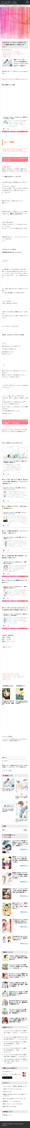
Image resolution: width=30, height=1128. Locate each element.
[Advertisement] (15, 23)
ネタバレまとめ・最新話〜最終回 (14, 1086)
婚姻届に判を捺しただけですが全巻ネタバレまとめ (15, 1095)
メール (4, 761)
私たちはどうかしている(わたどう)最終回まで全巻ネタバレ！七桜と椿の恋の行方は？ (20, 921)
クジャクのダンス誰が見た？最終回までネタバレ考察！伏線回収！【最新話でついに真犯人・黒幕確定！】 (20, 843)
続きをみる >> (24, 849)
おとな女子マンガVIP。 (9, 3)
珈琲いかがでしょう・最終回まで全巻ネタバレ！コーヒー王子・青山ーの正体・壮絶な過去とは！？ (20, 905)
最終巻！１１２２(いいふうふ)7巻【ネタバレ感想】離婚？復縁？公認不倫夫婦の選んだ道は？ (20, 859)
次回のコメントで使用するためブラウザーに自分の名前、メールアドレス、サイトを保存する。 (15, 766)
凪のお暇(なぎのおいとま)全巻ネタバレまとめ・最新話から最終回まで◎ (20, 938)
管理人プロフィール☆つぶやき (12, 1104)
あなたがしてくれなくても (8, 51)
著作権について (7, 1115)
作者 (14, 54)
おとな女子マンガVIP (12, 1124)
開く (12, 142)
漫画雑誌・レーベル (6, 56)
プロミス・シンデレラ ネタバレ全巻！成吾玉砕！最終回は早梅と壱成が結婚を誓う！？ (20, 890)
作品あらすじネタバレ (7, 54)
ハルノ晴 (16, 51)
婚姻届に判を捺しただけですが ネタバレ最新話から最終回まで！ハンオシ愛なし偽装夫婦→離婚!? (20, 875)
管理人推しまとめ (9, 1106)
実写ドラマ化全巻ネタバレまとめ (13, 1098)
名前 (4, 758)
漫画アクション (20, 54)
